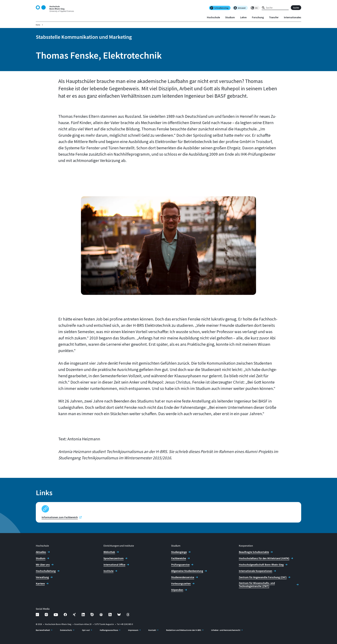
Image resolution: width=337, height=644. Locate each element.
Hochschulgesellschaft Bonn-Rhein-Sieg (261, 564)
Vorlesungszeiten (181, 583)
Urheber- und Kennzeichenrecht (225, 630)
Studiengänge (179, 552)
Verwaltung (42, 577)
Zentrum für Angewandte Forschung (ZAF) (263, 577)
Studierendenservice (182, 577)
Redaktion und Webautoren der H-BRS (183, 630)
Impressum (133, 630)
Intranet (242, 8)
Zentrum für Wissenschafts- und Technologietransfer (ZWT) (257, 584)
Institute (108, 570)
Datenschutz (66, 630)
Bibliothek (109, 552)
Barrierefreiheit (43, 630)
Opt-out (86, 630)
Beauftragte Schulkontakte (254, 552)
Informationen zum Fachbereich (60, 517)
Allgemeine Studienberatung (187, 570)
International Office (114, 564)
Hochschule (213, 17)
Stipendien (177, 589)
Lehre (243, 17)
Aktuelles (41, 552)
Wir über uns (43, 564)
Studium (230, 17)
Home (38, 25)
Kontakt (152, 630)
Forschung (258, 17)
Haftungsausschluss (109, 630)
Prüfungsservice (180, 564)
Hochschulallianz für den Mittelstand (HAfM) (264, 558)
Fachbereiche (178, 558)
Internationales (292, 17)
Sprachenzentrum (113, 558)
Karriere (40, 583)
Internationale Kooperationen (255, 570)
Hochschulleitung (46, 570)
